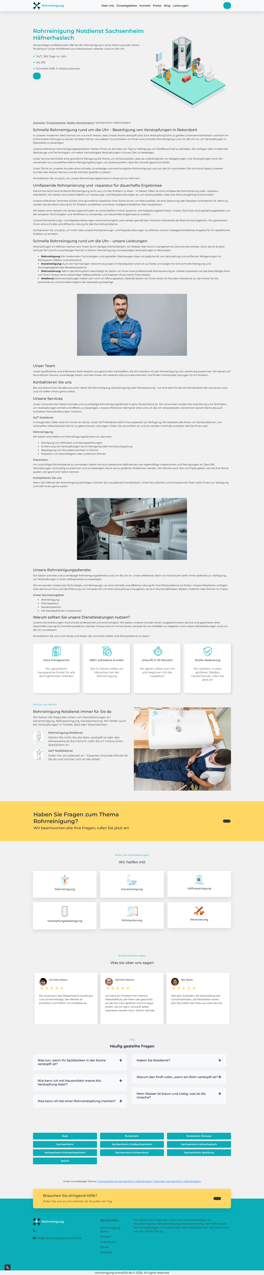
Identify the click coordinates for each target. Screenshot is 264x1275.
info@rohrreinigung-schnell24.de (59, 1238)
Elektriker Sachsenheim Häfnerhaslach (177, 1181)
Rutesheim (132, 1136)
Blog (167, 5)
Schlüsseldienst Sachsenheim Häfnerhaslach (125, 1181)
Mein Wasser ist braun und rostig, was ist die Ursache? (171, 1095)
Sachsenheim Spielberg (199, 1152)
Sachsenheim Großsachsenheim (132, 1144)
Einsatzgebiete (127, 5)
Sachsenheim (64, 1144)
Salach (65, 1160)
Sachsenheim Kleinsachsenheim (65, 1152)
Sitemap (106, 1252)
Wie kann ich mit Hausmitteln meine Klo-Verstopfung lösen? (70, 1082)
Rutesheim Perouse (199, 1136)
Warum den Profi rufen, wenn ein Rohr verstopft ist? (177, 1077)
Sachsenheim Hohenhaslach (199, 1144)
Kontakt (144, 5)
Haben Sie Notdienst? (153, 1060)
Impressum (108, 1242)
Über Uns (107, 5)
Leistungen (180, 5)
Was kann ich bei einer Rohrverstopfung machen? (77, 1101)
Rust (65, 1136)
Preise (157, 5)
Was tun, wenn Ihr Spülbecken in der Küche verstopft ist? (72, 1062)
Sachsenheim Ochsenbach (132, 1152)
